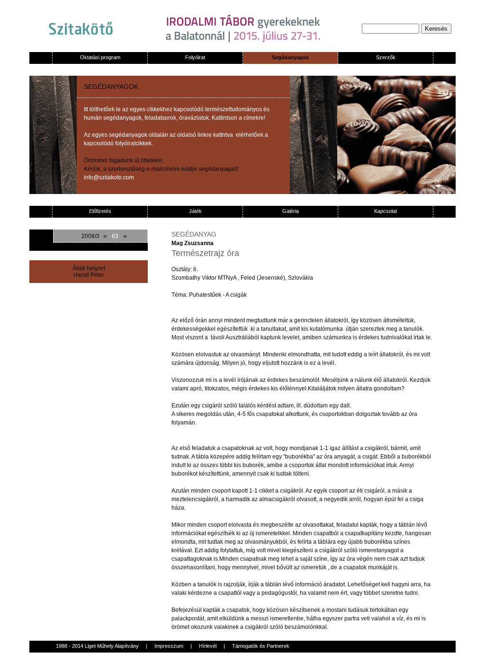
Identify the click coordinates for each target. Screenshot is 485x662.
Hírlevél (207, 646)
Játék (195, 211)
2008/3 (90, 236)
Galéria (290, 211)
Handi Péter (88, 275)
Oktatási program (100, 57)
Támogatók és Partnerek (260, 646)
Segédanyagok (290, 57)
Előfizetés (100, 211)
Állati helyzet (88, 268)
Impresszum (168, 646)
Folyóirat (195, 57)
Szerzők (385, 57)
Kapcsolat (385, 211)
